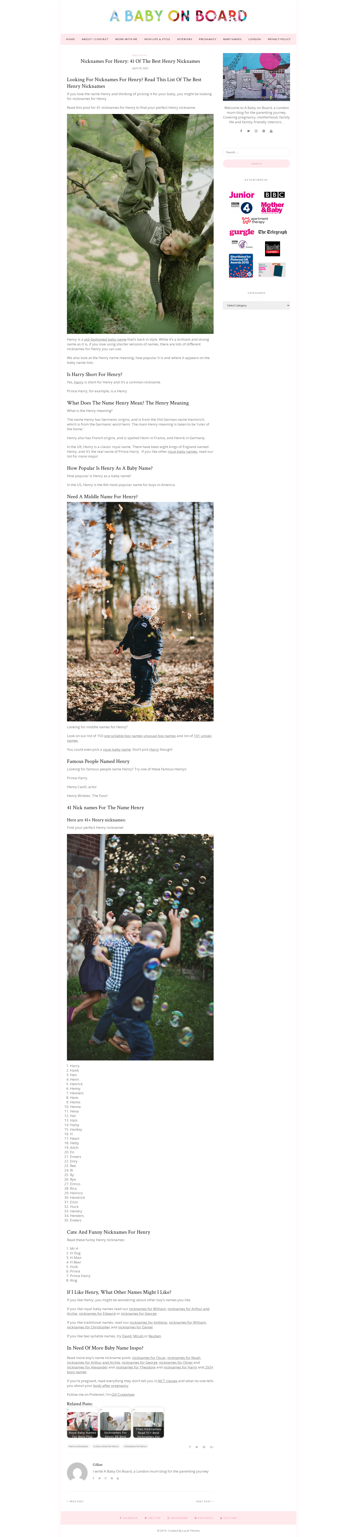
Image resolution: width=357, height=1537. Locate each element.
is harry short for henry (106, 1446)
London (255, 39)
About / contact (95, 39)
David (127, 1336)
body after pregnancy (111, 1385)
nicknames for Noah (183, 1357)
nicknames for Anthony (148, 1322)
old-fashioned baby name (105, 339)
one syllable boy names (123, 735)
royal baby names (182, 451)
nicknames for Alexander (87, 1367)
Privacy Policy (279, 39)
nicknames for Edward (97, 1313)
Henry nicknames (78, 1446)
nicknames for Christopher (88, 1327)
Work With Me (126, 39)
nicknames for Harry (180, 1367)
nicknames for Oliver (176, 1362)
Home (70, 39)
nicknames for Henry (135, 1446)
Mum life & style (157, 39)
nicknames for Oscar (149, 1357)
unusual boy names (159, 735)
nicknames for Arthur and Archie (93, 1362)
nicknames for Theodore (136, 1367)
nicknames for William (147, 1308)
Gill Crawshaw (122, 1394)
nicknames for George (139, 1313)
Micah (138, 1336)
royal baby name (117, 749)
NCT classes (167, 1380)
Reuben (155, 1336)
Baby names (232, 39)
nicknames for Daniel (135, 1327)
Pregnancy (208, 39)
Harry (78, 382)
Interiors (184, 39)
